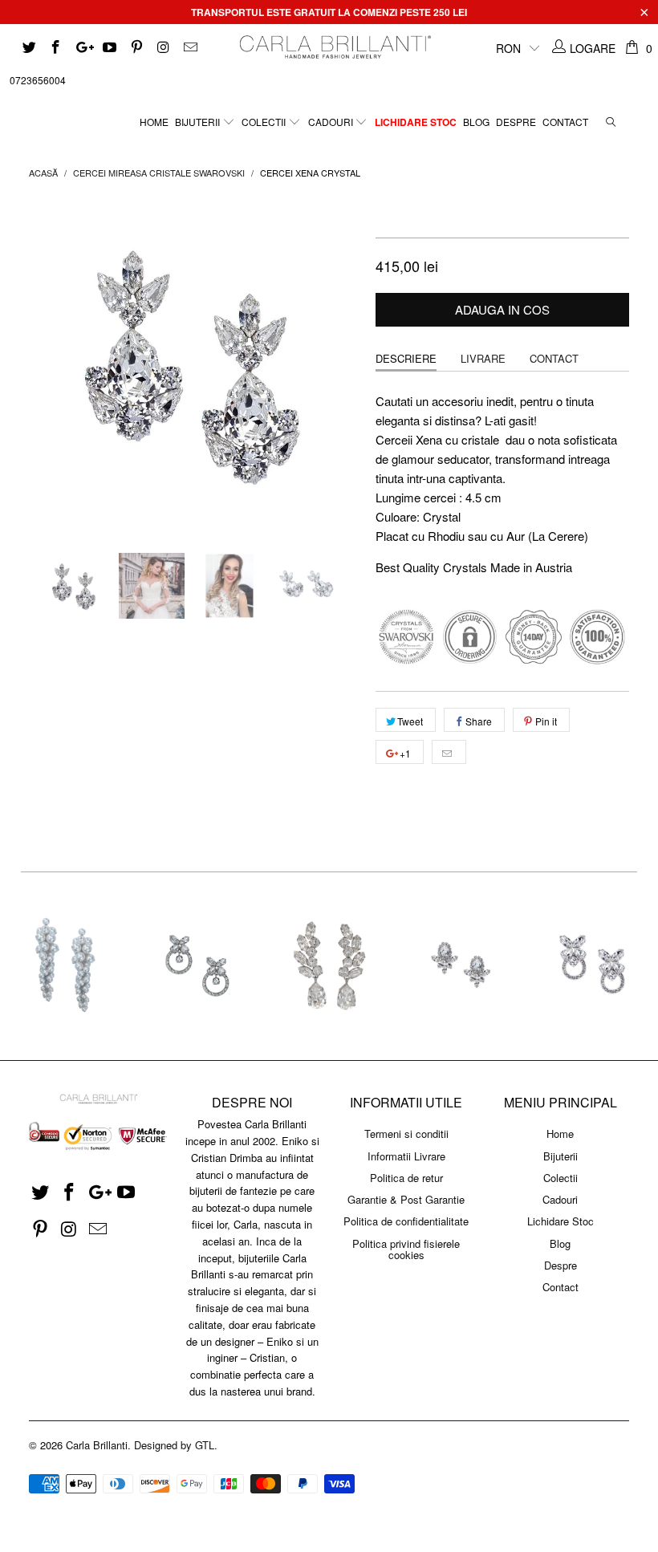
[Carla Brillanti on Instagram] (163, 48)
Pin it (546, 721)
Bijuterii (198, 121)
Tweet (410, 721)
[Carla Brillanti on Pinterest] (136, 48)
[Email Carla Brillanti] (189, 48)
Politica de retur (406, 1177)
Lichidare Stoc (416, 122)
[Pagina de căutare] (610, 117)
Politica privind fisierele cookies (406, 1249)
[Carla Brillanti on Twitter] (28, 48)
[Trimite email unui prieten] (449, 752)
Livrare (483, 358)
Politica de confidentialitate (406, 1221)
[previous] (46, 363)
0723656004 (38, 80)
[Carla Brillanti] (333, 47)
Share (478, 721)
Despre (516, 121)
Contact (565, 121)
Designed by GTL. (175, 1444)
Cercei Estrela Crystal (197, 966)
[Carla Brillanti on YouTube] (109, 48)
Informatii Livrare (406, 1156)
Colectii (265, 121)
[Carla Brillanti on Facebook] (55, 48)
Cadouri (331, 121)
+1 (404, 753)
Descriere (406, 358)
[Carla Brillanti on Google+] (82, 48)
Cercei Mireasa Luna (329, 966)
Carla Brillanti (97, 1444)
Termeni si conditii (406, 1133)
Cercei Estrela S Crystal (592, 966)
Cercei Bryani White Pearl (66, 966)
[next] (342, 363)
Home (154, 121)
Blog (476, 121)
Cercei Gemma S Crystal (460, 966)
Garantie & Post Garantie (406, 1199)
